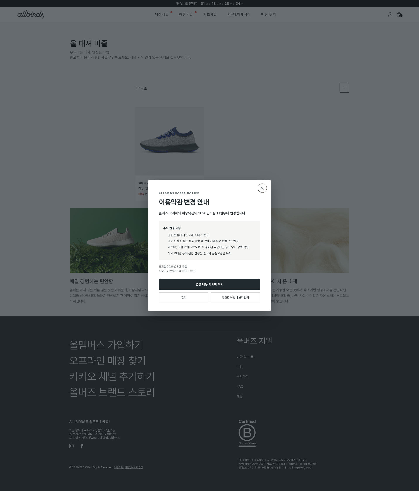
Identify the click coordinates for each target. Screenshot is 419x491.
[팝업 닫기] (262, 188)
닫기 (183, 297)
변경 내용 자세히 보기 (209, 284)
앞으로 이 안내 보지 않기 (235, 297)
